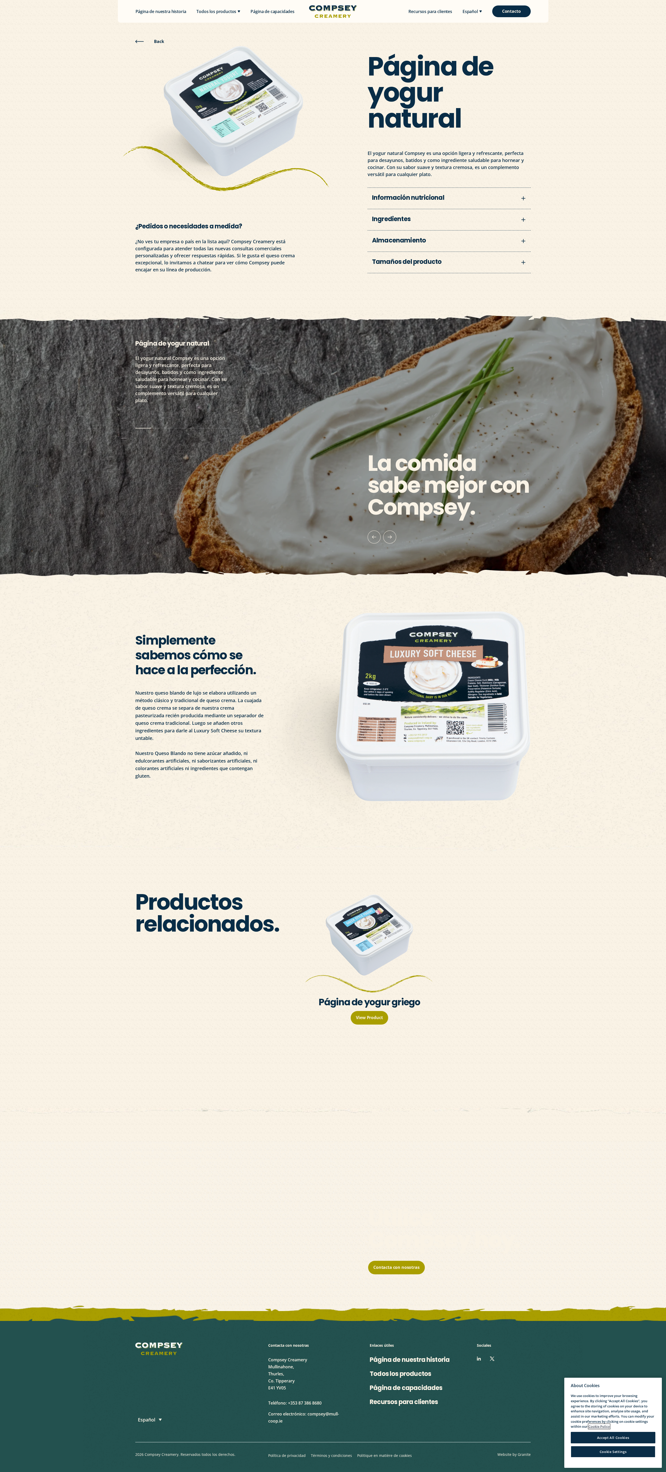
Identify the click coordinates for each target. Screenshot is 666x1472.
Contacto (511, 11)
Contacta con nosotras (399, 184)
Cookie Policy (599, 1426)
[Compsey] (159, 1348)
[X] (492, 1358)
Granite (524, 1454)
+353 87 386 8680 (305, 1403)
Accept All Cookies (613, 1437)
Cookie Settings (613, 1451)
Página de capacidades (272, 11)
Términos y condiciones (331, 1455)
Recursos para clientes (430, 11)
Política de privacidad (287, 1455)
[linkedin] (479, 1359)
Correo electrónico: (287, 1414)
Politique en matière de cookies (384, 1455)
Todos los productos (216, 11)
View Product (369, 1017)
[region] (613, 1423)
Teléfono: (277, 1403)
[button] (149, 1419)
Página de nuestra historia (161, 11)
